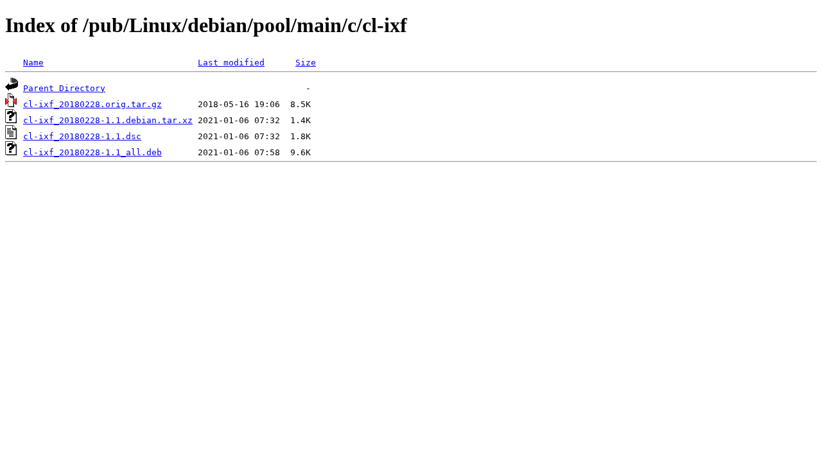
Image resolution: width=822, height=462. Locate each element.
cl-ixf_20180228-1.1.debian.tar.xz (108, 120)
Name (33, 62)
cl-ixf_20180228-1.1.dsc (82, 136)
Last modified (231, 62)
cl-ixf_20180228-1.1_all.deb (92, 152)
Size (305, 62)
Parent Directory (64, 88)
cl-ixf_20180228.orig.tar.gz (92, 104)
